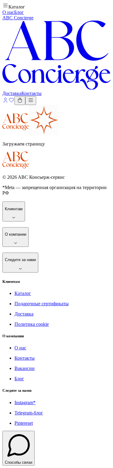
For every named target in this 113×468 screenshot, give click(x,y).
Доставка (11, 93)
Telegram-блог (28, 412)
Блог (19, 12)
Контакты (24, 358)
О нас (8, 12)
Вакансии (24, 368)
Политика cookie (31, 324)
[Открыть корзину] (19, 100)
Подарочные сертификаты (41, 303)
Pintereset (23, 423)
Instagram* (25, 402)
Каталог (22, 293)
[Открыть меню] (30, 100)
